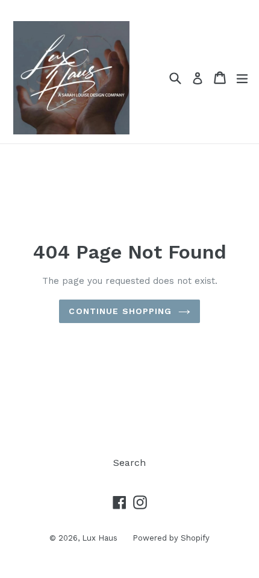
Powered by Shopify (171, 537)
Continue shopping (120, 311)
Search (129, 462)
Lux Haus (99, 537)
